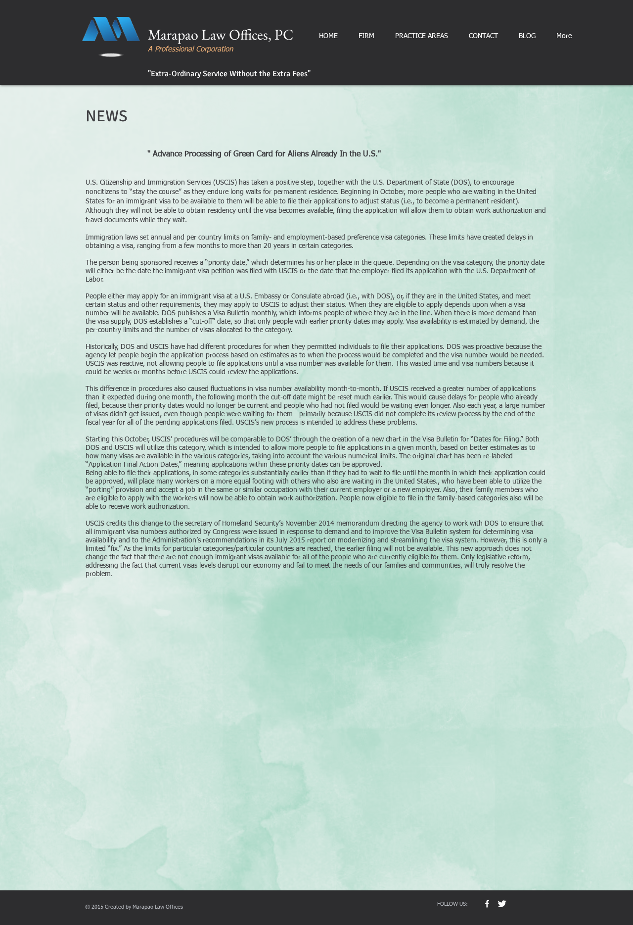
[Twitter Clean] (502, 904)
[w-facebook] (487, 904)
